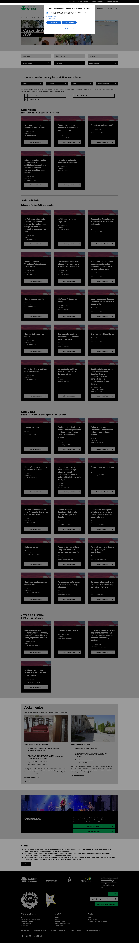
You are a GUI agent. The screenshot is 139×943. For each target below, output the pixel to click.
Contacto (92, 56)
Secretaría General (59, 921)
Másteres (24, 917)
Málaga (25, 83)
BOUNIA (56, 917)
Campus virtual (72, 1)
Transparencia (58, 925)
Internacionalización (99, 8)
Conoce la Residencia (30, 777)
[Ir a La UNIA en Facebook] (22, 936)
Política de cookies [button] (52, 16)
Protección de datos (40, 930)
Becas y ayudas (27, 63)
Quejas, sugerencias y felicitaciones (104, 899)
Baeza (74, 83)
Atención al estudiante (112, 1)
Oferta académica (28, 914)
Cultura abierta (60, 56)
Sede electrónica (84, 1)
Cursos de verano (26, 923)
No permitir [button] (54, 22)
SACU (89, 917)
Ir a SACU (25, 864)
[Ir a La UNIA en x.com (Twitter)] (30, 936)
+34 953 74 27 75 (83, 762)
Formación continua (27, 921)
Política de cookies (75, 930)
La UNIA (57, 914)
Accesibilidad (25, 930)
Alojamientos (26, 56)
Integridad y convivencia (93, 930)
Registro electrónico (97, 1)
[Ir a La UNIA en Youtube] (37, 936)
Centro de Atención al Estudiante (97, 921)
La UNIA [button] (110, 8)
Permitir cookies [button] (69, 22)
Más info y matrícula (36, 142)
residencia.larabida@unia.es (39, 764)
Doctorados (24, 925)
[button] (117, 8)
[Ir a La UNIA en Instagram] (26, 936)
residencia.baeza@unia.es (85, 760)
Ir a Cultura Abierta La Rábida (93, 826)
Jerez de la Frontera (103, 83)
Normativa (59, 63)
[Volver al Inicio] (28, 8)
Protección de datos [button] (52, 18)
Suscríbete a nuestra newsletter (106, 904)
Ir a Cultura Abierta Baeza (93, 831)
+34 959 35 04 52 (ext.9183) (39, 761)
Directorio (57, 919)
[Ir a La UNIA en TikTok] (41, 936)
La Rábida (51, 83)
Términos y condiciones (58, 930)
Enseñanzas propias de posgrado (30, 919)
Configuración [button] (69, 28)
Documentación (94, 63)
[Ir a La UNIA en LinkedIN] (34, 936)
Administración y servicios (62, 923)
